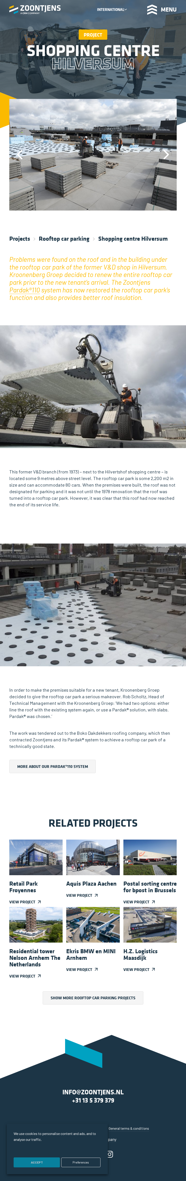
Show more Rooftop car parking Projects (93, 998)
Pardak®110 (24, 290)
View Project (22, 902)
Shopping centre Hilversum (133, 238)
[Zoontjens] (35, 9)
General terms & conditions (129, 1128)
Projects (19, 238)
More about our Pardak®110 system (52, 766)
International (110, 10)
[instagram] (109, 1154)
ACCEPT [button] (37, 1162)
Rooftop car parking (64, 238)
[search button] (137, 9)
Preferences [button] (81, 1162)
